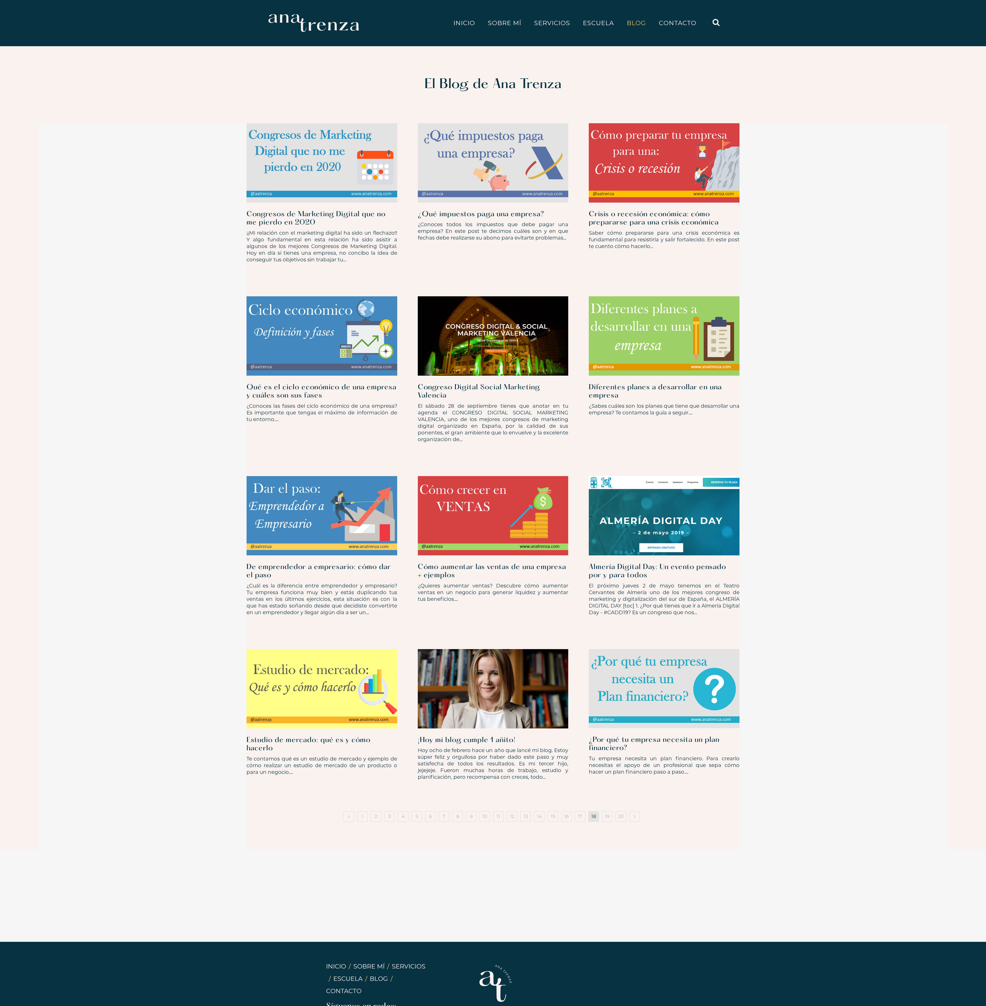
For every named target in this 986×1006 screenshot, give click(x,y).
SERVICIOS (408, 966)
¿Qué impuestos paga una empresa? (481, 214)
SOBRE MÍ (369, 966)
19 (607, 816)
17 (580, 816)
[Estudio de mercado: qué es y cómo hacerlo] (321, 688)
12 (512, 816)
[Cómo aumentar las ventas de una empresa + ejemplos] (493, 515)
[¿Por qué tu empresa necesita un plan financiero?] (664, 688)
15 (553, 816)
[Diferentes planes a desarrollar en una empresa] (664, 336)
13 (526, 816)
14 (539, 816)
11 (498, 816)
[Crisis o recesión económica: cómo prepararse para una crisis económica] (664, 163)
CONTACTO (344, 991)
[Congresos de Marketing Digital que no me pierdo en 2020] (321, 163)
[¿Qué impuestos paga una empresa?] (493, 163)
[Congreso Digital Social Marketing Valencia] (493, 336)
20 (621, 816)
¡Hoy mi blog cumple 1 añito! (467, 740)
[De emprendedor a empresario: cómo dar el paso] (321, 515)
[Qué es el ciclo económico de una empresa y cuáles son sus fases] (321, 336)
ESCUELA (348, 978)
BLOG (379, 978)
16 (566, 816)
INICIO (336, 966)
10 (484, 816)
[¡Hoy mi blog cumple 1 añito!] (493, 688)
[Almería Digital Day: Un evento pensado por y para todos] (664, 515)
